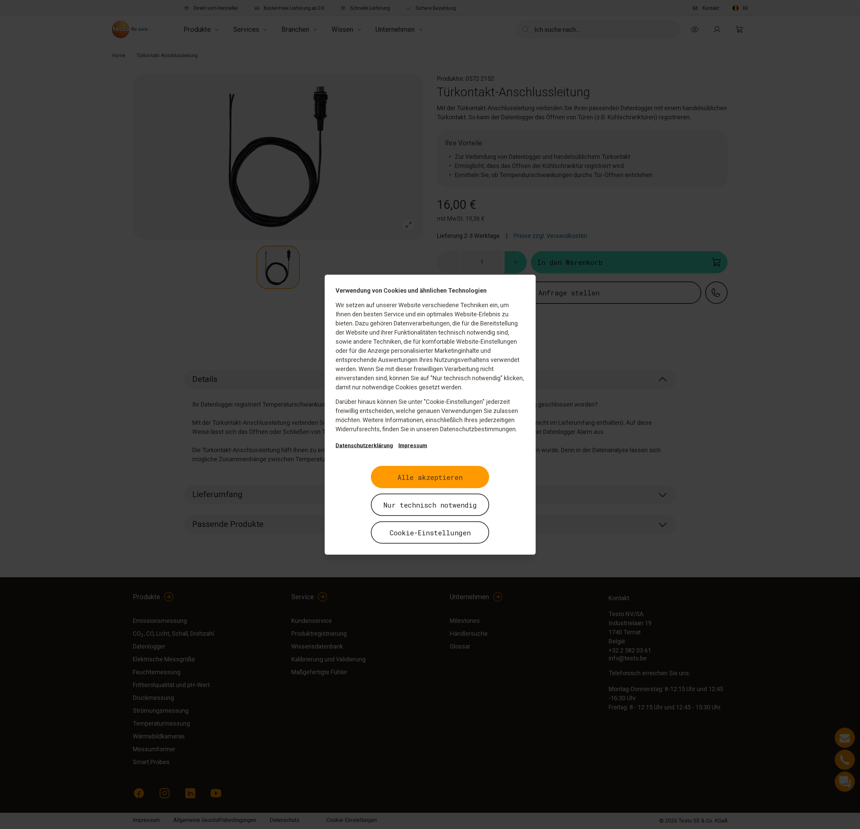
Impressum (412, 445)
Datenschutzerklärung (364, 445)
